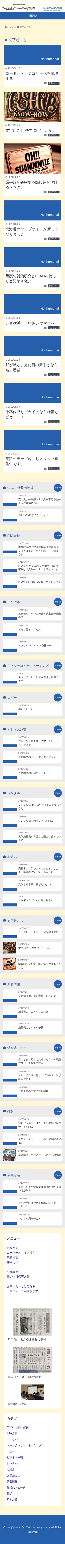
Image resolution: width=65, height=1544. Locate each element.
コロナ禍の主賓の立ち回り (33, 1091)
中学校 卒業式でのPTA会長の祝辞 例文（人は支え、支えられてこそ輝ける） (38, 551)
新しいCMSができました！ (33, 515)
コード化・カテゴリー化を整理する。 (39, 932)
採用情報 (12, 1262)
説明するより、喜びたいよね (34, 884)
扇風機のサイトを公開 (30, 1027)
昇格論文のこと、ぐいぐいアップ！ (38, 756)
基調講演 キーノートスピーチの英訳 (39, 1154)
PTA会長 (12, 1433)
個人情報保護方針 (18, 1276)
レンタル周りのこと (29, 1218)
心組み (11, 1469)
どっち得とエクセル (29, 629)
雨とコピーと (25, 709)
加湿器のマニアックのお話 (33, 1011)
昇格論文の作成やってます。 (34, 772)
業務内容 (12, 1257)
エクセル (12, 1439)
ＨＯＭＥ (12, 1247)
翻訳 (9, 1493)
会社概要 (12, 1272)
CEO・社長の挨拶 (18, 1427)
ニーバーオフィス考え (21, 1252)
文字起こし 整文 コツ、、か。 (31, 130)
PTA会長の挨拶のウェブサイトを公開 (39, 581)
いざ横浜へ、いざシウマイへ (30, 323)
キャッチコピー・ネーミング (24, 1445)
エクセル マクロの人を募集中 (35, 645)
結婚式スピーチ (16, 1487)
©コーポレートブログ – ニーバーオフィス (27, 1527)
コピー (11, 1451)
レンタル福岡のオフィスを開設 (35, 820)
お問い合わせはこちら (21, 1286)
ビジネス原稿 (15, 1457)
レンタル (12, 1463)
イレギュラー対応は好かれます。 (37, 900)
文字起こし (54, 83)
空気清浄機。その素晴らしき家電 (37, 995)
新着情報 (12, 1481)
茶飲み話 (12, 1499)
